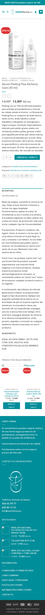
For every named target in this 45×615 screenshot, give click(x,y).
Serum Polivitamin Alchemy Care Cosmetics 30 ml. (11, 393)
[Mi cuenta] (35, 12)
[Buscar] (7, 11)
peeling (33, 170)
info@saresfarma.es (11, 511)
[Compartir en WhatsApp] (4, 176)
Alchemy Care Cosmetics (19, 170)
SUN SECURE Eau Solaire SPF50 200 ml (33, 393)
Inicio (4, 78)
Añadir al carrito (27, 157)
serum (39, 170)
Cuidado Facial (27, 80)
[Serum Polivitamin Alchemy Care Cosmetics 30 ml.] (11, 375)
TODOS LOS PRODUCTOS (20, 78)
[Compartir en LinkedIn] (27, 176)
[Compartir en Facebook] (9, 176)
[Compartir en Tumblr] (31, 176)
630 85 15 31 (9, 507)
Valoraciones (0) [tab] (10, 196)
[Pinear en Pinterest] (22, 176)
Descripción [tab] (8, 191)
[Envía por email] (18, 176)
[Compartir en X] (13, 176)
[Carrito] (41, 12)
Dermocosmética (10, 80)
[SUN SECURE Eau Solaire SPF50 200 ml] (33, 375)
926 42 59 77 (9, 503)
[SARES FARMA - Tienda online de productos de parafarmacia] (21, 11)
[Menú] (3, 12)
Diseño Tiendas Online (28, 612)
